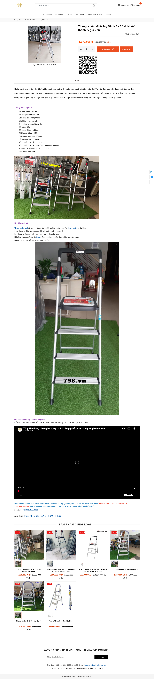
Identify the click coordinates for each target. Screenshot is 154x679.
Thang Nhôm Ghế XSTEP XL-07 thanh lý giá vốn (28, 570)
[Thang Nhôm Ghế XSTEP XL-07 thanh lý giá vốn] (29, 545)
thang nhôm (73, 228)
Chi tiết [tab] (77, 80)
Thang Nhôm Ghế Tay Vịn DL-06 (125, 569)
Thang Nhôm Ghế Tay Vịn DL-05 (28, 621)
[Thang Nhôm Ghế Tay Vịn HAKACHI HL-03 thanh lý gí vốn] (93, 545)
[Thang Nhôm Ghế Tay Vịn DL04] (61, 596)
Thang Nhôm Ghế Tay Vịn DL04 (61, 621)
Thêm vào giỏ (108, 49)
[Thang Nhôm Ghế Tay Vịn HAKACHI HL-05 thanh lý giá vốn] (61, 545)
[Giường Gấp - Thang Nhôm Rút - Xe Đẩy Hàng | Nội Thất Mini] (19, 5)
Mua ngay (126, 49)
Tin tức (69, 14)
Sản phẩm (80, 14)
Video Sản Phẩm (95, 14)
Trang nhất (47, 14)
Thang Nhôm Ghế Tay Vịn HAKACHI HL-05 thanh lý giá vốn (61, 570)
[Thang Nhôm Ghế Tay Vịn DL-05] (29, 596)
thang (38, 237)
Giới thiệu (59, 14)
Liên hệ (108, 14)
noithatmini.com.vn (84, 676)
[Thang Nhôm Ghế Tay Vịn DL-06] (125, 545)
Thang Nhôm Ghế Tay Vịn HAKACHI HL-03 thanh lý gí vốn (93, 570)
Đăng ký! (101, 657)
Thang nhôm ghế (21, 228)
